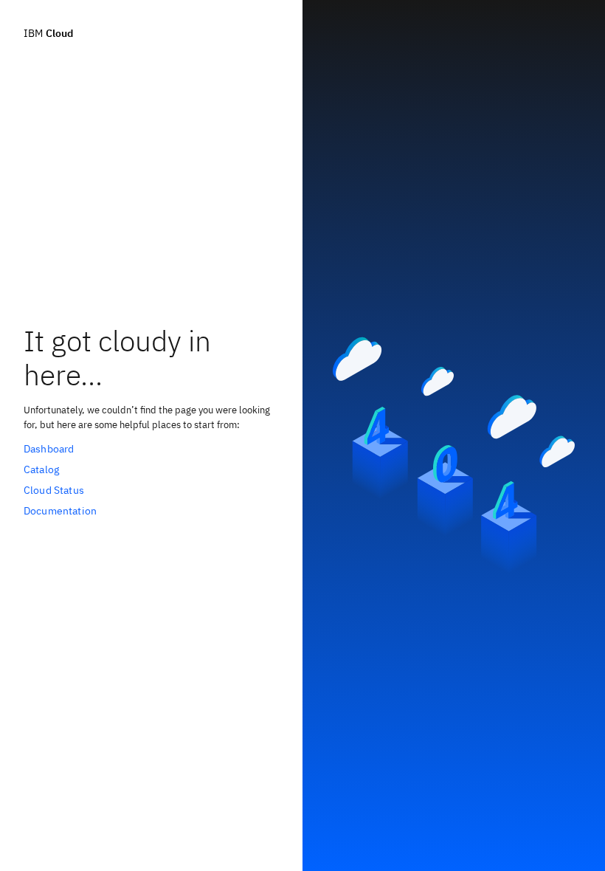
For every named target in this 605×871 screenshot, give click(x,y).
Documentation (60, 510)
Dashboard (49, 448)
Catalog (41, 469)
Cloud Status (54, 490)
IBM (48, 33)
